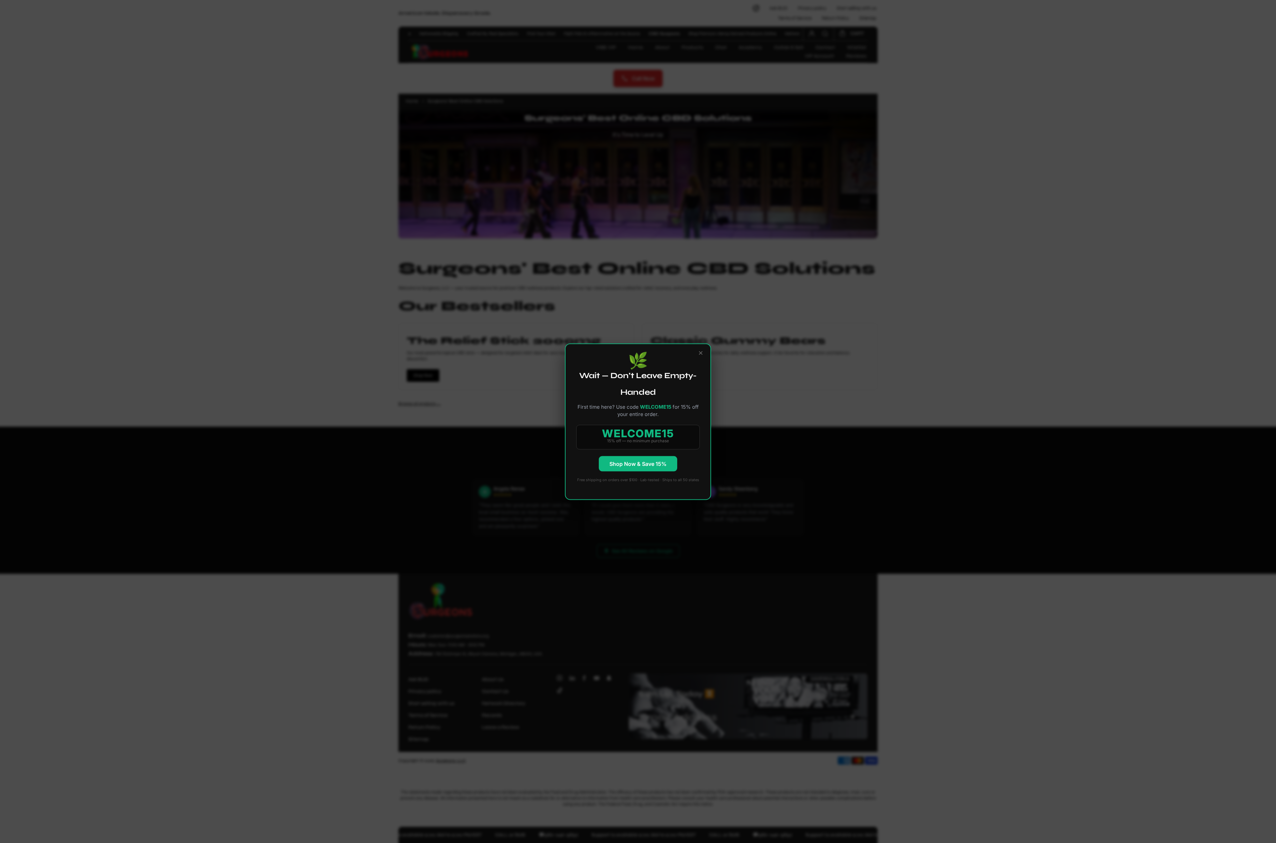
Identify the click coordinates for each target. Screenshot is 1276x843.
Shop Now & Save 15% (638, 463)
